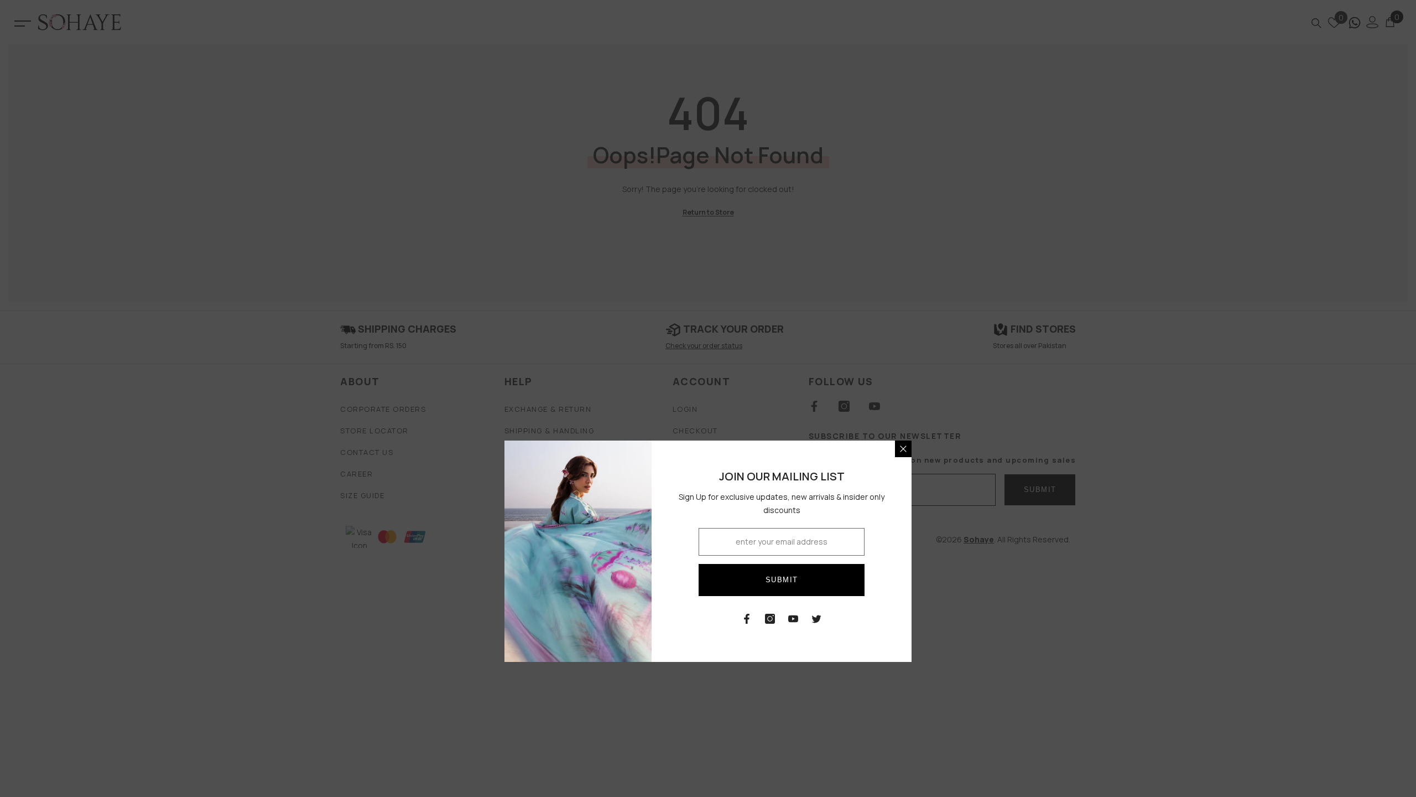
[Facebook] (746, 618)
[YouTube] (793, 618)
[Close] (903, 449)
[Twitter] (816, 618)
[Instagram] (770, 618)
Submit (782, 580)
